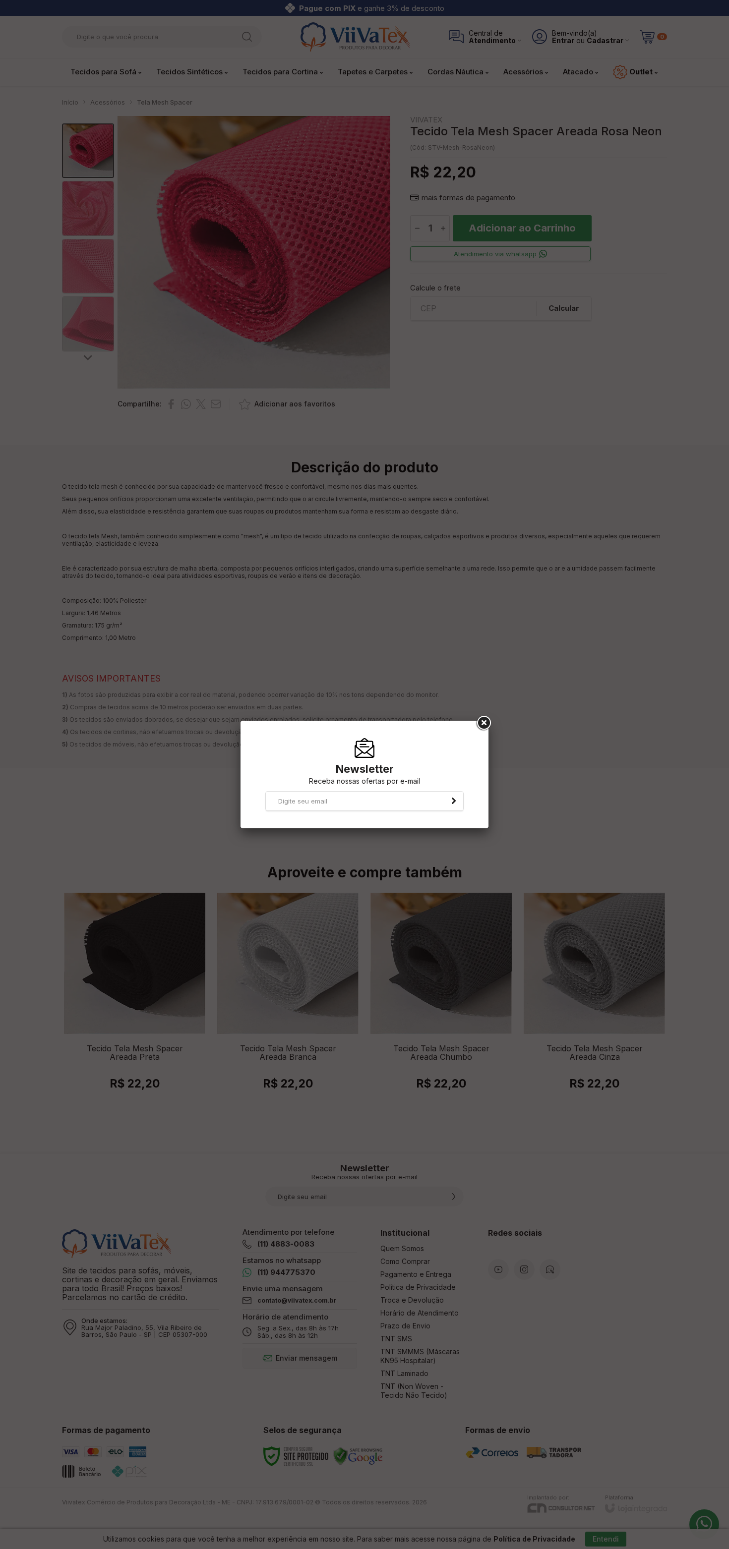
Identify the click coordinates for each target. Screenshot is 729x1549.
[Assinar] (454, 801)
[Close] (483, 723)
